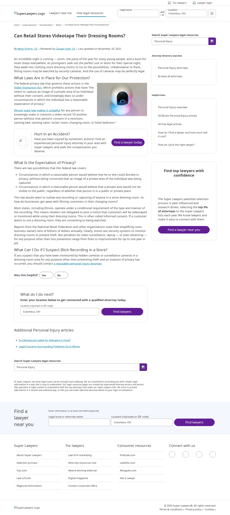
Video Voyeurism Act (28, 87)
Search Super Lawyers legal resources (37, 361)
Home (16, 24)
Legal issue (126, 9)
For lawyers (75, 445)
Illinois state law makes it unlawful (37, 110)
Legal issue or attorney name (66, 416)
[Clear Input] (155, 13)
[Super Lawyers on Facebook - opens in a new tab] (172, 454)
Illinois (58, 24)
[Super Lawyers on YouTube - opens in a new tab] (199, 454)
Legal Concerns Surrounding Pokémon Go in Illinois (49, 346)
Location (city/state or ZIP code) (36, 305)
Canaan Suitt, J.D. (66, 48)
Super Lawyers (26, 445)
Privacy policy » (194, 509)
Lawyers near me (60, 13)
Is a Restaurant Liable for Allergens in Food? (45, 340)
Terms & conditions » (171, 509)
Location (172, 9)
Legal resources (29, 24)
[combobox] (138, 13)
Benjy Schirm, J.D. (28, 48)
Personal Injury (46, 24)
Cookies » (210, 509)
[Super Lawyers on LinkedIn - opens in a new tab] (213, 454)
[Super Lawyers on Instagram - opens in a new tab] (186, 454)
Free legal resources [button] (91, 13)
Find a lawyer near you (184, 230)
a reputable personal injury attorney (77, 263)
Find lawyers (122, 311)
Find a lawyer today (128, 142)
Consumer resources (134, 445)
